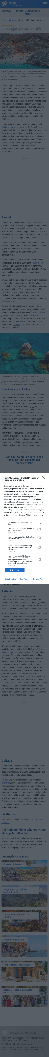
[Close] (44, 478)
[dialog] (24, 528)
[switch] (39, 529)
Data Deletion (10, 579)
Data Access (24, 579)
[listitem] (24, 523)
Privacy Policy (38, 579)
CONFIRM (14, 570)
